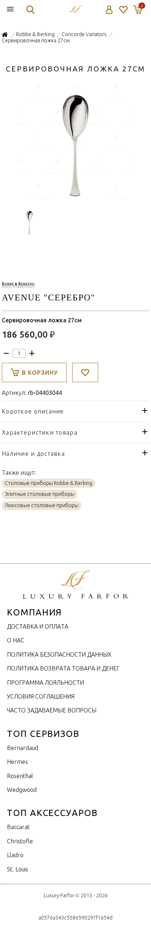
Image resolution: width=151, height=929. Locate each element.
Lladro (15, 855)
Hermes (17, 761)
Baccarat (18, 827)
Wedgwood (22, 789)
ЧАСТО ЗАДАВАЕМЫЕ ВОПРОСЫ (51, 710)
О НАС (15, 640)
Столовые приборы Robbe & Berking (48, 483)
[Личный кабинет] (109, 9)
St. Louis (17, 869)
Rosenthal (20, 776)
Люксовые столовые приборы (41, 505)
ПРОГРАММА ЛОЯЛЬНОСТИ (45, 682)
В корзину (40, 372)
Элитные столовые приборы (39, 494)
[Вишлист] (123, 9)
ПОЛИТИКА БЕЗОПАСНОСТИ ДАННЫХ (59, 654)
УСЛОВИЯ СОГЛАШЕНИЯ (40, 696)
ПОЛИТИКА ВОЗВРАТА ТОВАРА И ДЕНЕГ (63, 668)
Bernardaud (22, 748)
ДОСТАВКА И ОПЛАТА (37, 626)
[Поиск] (30, 9)
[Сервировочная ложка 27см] (76, 198)
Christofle (20, 841)
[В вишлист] (85, 372)
